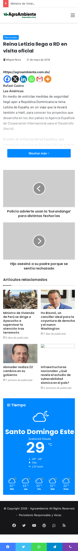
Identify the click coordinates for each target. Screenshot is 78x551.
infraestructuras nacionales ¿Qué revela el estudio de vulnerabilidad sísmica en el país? (56, 375)
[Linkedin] (23, 79)
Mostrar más (38, 153)
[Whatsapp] (31, 79)
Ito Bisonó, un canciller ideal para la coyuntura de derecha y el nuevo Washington (58, 321)
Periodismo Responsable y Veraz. (40, 515)
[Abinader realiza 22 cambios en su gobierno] (20, 353)
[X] (15, 79)
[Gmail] (39, 79)
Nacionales (10, 37)
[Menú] (73, 16)
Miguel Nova (13, 59)
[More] (47, 79)
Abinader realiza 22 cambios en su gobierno (18, 371)
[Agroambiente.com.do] (19, 15)
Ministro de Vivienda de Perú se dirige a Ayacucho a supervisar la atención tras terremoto (18, 323)
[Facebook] (7, 79)
